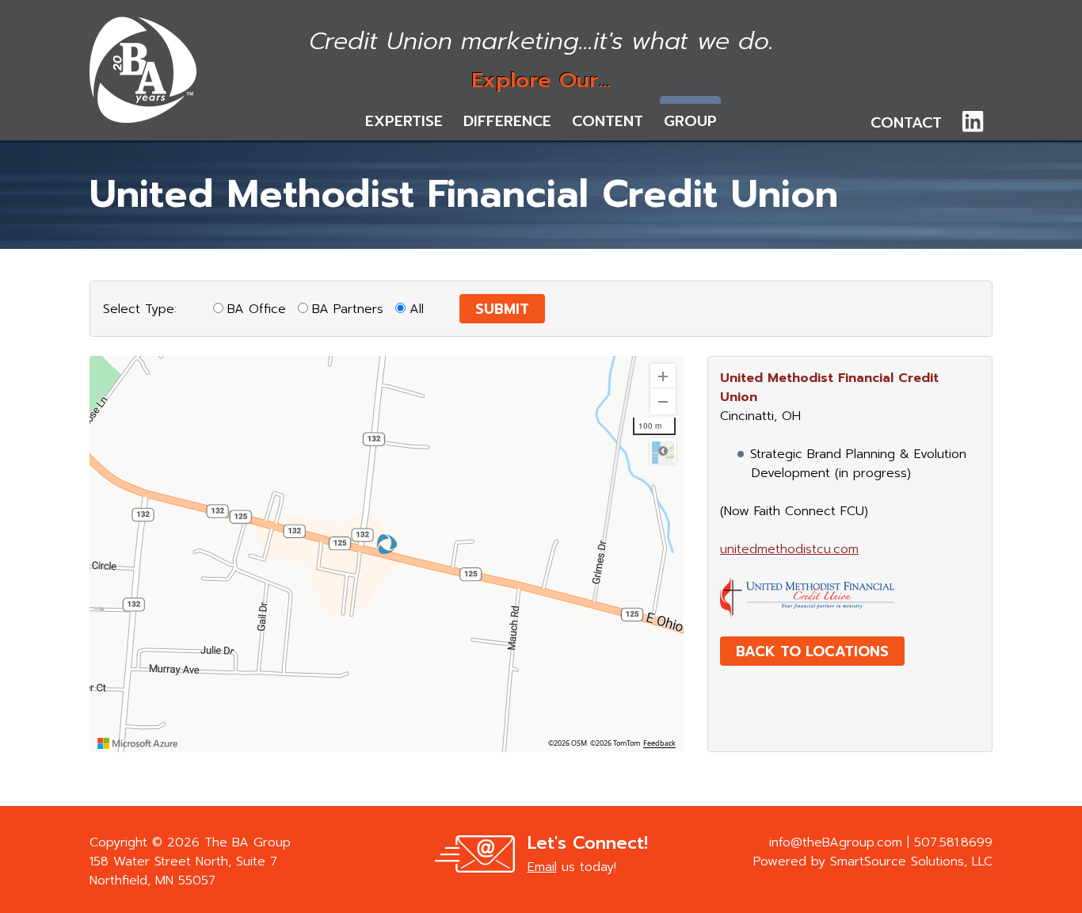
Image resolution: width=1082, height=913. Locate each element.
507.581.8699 (953, 842)
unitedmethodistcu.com (789, 549)
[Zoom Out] (663, 401)
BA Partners (347, 309)
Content (607, 121)
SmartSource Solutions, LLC (911, 861)
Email (542, 867)
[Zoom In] (663, 376)
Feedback (659, 743)
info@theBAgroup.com (835, 842)
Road (663, 451)
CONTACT (906, 123)
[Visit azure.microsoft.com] (137, 743)
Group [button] (690, 121)
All (417, 309)
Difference (507, 121)
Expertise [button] (404, 121)
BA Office (256, 309)
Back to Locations (812, 651)
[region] (387, 554)
